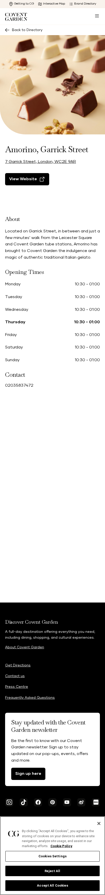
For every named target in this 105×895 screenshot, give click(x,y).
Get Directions (18, 665)
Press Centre (16, 687)
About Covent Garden (24, 647)
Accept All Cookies (52, 885)
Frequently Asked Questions (30, 698)
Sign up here (28, 774)
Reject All (52, 871)
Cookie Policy (61, 846)
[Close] (98, 823)
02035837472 (19, 385)
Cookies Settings (52, 856)
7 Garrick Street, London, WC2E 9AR (40, 162)
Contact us (15, 676)
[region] (52, 855)
